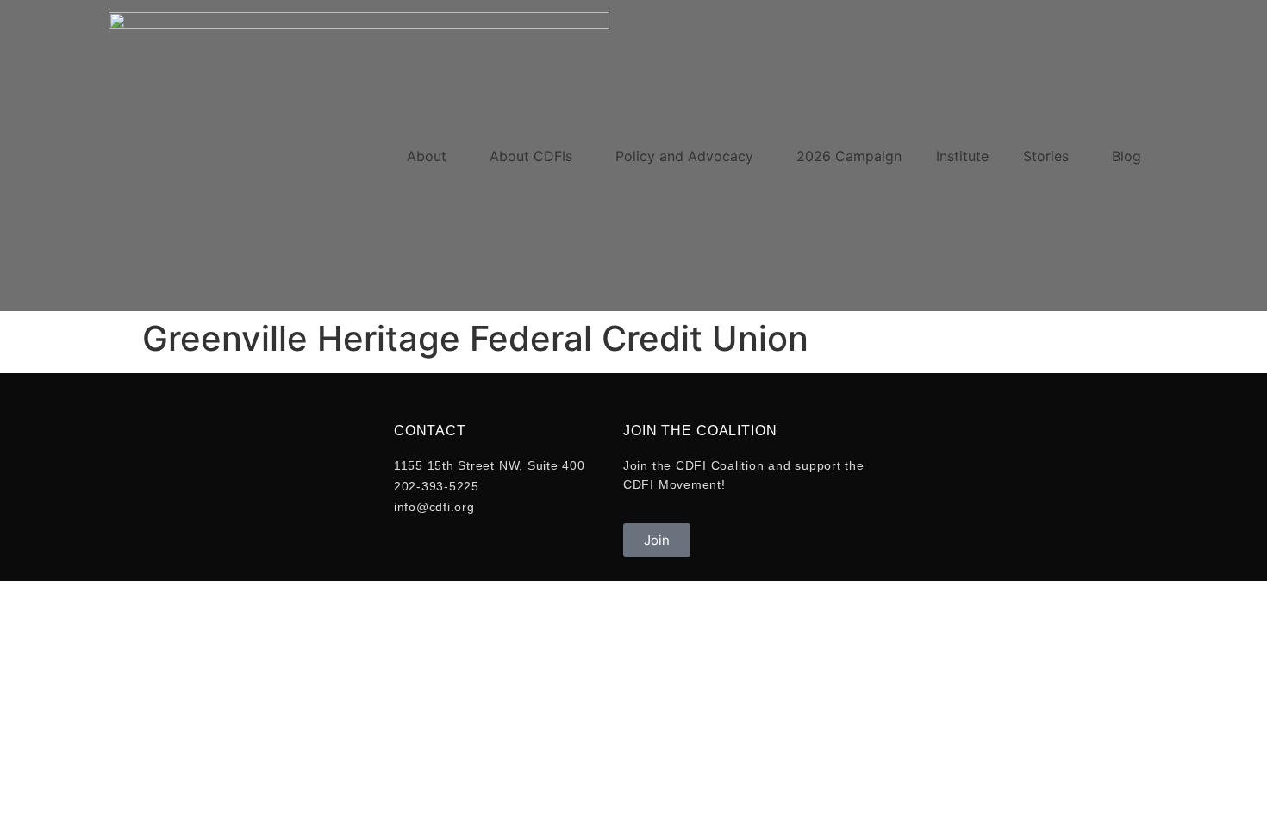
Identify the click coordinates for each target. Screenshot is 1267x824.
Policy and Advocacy (684, 156)
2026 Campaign (849, 156)
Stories (1046, 156)
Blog (1126, 156)
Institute (962, 156)
